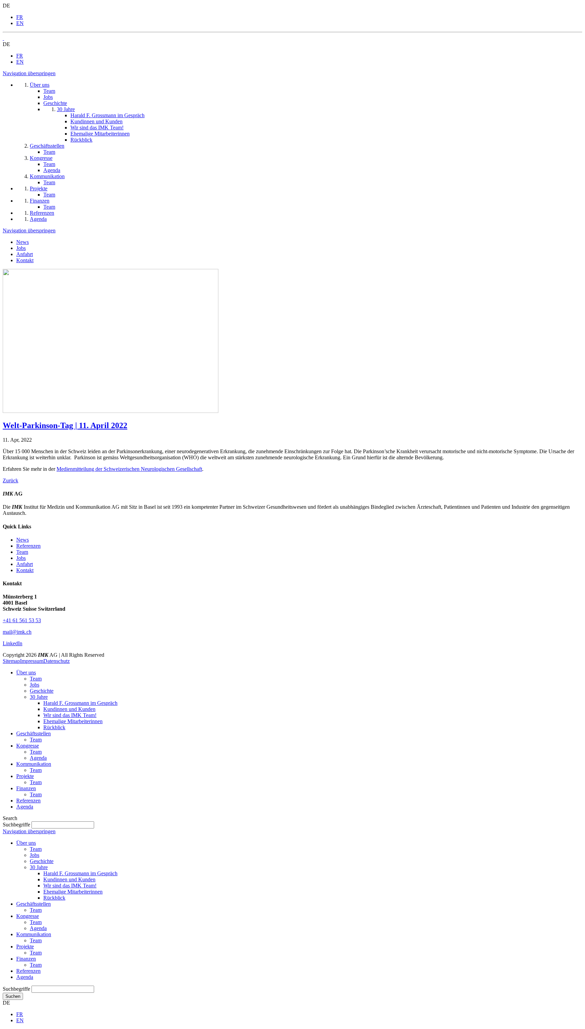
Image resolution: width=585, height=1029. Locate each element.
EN (20, 23)
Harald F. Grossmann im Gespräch (80, 703)
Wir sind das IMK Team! (69, 715)
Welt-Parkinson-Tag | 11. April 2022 (65, 425)
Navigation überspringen (29, 73)
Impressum (31, 661)
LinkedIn (12, 643)
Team (22, 552)
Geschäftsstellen (33, 733)
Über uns (26, 672)
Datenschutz (56, 661)
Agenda (38, 758)
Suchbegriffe (16, 824)
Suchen (12, 996)
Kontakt (25, 260)
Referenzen (28, 546)
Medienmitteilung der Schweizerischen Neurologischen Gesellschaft (129, 469)
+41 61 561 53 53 (22, 620)
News (22, 242)
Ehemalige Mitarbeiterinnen (73, 721)
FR (19, 17)
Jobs (21, 248)
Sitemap (11, 661)
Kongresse (27, 746)
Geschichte (41, 691)
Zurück (10, 480)
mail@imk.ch (17, 632)
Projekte (25, 776)
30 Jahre (39, 697)
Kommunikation (33, 764)
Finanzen (26, 788)
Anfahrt (24, 254)
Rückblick (54, 727)
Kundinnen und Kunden (69, 709)
